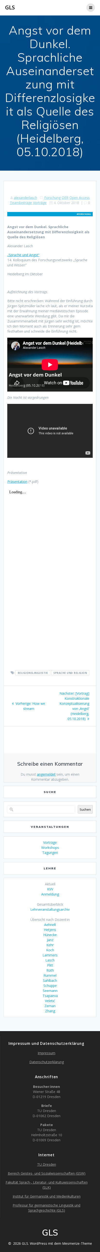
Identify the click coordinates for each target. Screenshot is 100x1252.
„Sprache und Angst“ (23, 255)
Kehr (50, 945)
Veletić (50, 1000)
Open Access (79, 197)
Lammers (50, 955)
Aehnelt (50, 924)
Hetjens (50, 929)
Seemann (50, 990)
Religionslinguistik (33, 673)
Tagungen (50, 852)
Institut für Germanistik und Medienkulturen (47, 1196)
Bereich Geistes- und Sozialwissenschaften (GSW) (46, 1173)
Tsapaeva (50, 995)
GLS (10, 7)
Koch (50, 950)
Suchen (85, 809)
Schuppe (50, 985)
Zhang (50, 1011)
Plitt (50, 965)
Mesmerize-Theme (77, 1243)
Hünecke (50, 934)
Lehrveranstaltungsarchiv (50, 909)
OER (65, 197)
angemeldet (46, 774)
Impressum (46, 1053)
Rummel (50, 975)
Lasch (50, 960)
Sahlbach (50, 980)
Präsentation (17, 481)
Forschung (52, 197)
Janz (50, 940)
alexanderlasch (25, 197)
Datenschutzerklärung (46, 1062)
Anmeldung (50, 894)
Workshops (50, 847)
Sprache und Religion (70, 673)
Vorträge (40, 202)
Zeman (50, 1006)
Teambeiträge (21, 202)
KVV (50, 889)
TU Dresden (46, 1164)
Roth (50, 970)
